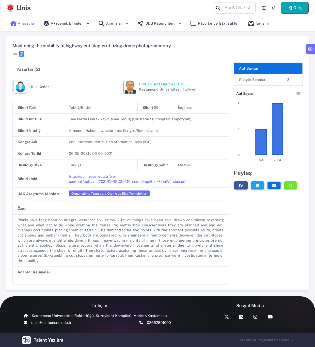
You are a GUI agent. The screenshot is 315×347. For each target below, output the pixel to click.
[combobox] (234, 7)
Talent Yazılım (48, 340)
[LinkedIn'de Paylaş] (274, 185)
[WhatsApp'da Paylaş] (290, 185)
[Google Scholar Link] (21, 54)
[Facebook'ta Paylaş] (241, 185)
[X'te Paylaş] (257, 185)
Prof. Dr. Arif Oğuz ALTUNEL (163, 84)
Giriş (297, 7)
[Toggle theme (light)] (273, 8)
